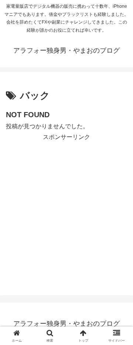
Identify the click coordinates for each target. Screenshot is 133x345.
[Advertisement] (66, 209)
